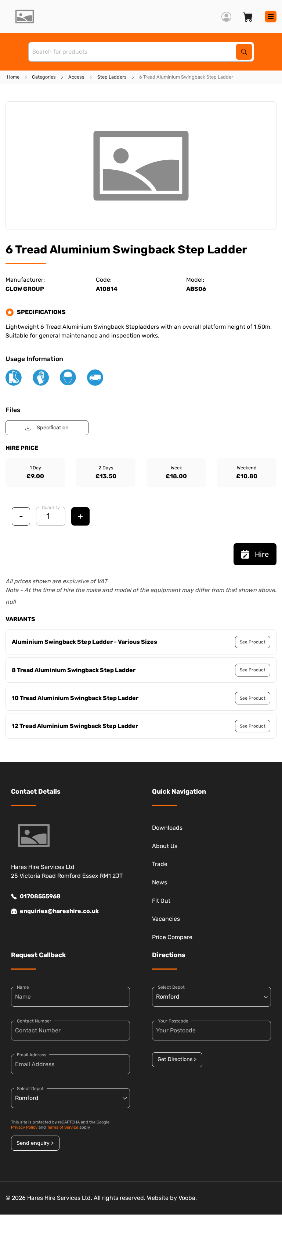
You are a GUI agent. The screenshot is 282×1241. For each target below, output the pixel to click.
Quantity (51, 507)
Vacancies (166, 918)
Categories (44, 77)
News (159, 882)
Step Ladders (112, 77)
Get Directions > (177, 1059)
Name (23, 987)
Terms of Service (62, 1127)
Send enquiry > (35, 1143)
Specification (53, 428)
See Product (252, 642)
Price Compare (172, 937)
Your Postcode (173, 1021)
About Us (164, 846)
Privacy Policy (24, 1127)
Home (13, 77)
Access (76, 77)
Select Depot (30, 1088)
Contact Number (34, 1021)
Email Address (31, 1054)
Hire (262, 554)
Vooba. (187, 1197)
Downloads (167, 827)
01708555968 (40, 896)
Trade (159, 864)
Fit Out (161, 900)
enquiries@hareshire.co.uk (59, 911)
